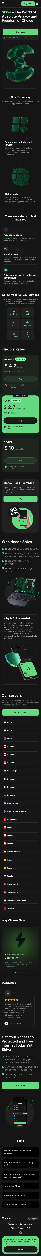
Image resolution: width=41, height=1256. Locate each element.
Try (20, 499)
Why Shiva (28, 1224)
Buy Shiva (28, 4)
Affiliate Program (18, 1228)
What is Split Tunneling (15, 1195)
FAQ (28, 1228)
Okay (20, 1249)
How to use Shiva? (13, 1186)
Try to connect (20, 712)
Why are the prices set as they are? (18, 1163)
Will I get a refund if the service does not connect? (19, 1175)
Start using (20, 32)
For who (18, 1224)
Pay (20, 379)
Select (6, 238)
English (34, 1219)
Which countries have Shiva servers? (17, 1152)
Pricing (11, 1224)
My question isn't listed (15, 1204)
